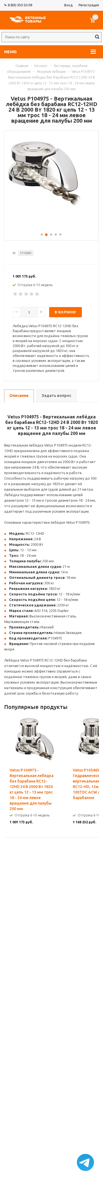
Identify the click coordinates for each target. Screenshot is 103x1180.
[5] (37, 294)
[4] (32, 294)
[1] (15, 294)
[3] (26, 294)
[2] (21, 294)
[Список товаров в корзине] (95, 23)
